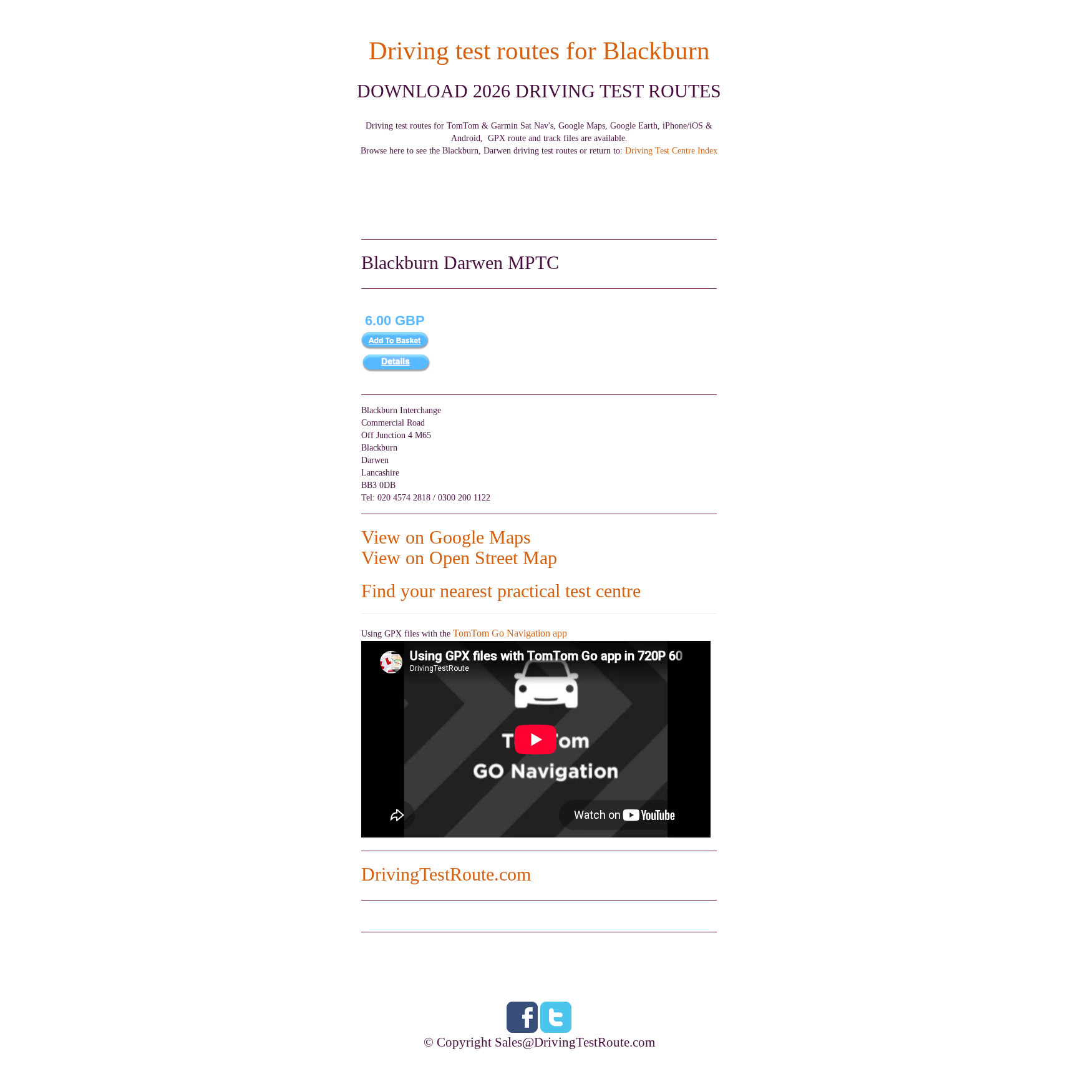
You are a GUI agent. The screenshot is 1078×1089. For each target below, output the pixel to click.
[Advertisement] (539, 185)
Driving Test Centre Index (671, 150)
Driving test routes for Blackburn (539, 51)
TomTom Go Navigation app (510, 633)
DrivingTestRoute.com (446, 874)
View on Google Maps (446, 537)
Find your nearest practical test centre (501, 590)
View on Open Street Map (459, 557)
